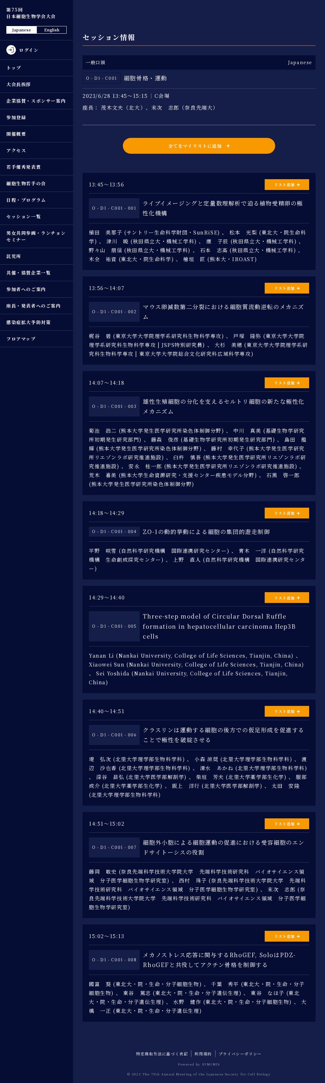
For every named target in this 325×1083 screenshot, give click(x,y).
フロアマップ (21, 338)
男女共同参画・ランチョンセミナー (36, 236)
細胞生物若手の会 (26, 183)
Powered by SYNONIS (199, 1064)
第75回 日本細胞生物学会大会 (31, 12)
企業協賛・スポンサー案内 (36, 101)
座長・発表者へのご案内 (33, 305)
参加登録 (16, 117)
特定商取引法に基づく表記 (162, 1053)
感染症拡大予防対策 (28, 322)
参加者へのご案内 (26, 289)
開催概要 (16, 134)
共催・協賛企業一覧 (28, 272)
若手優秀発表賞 (23, 167)
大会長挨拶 (18, 84)
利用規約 (203, 1053)
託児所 (13, 256)
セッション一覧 (23, 216)
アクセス (16, 150)
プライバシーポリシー (240, 1053)
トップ (13, 67)
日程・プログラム (26, 200)
